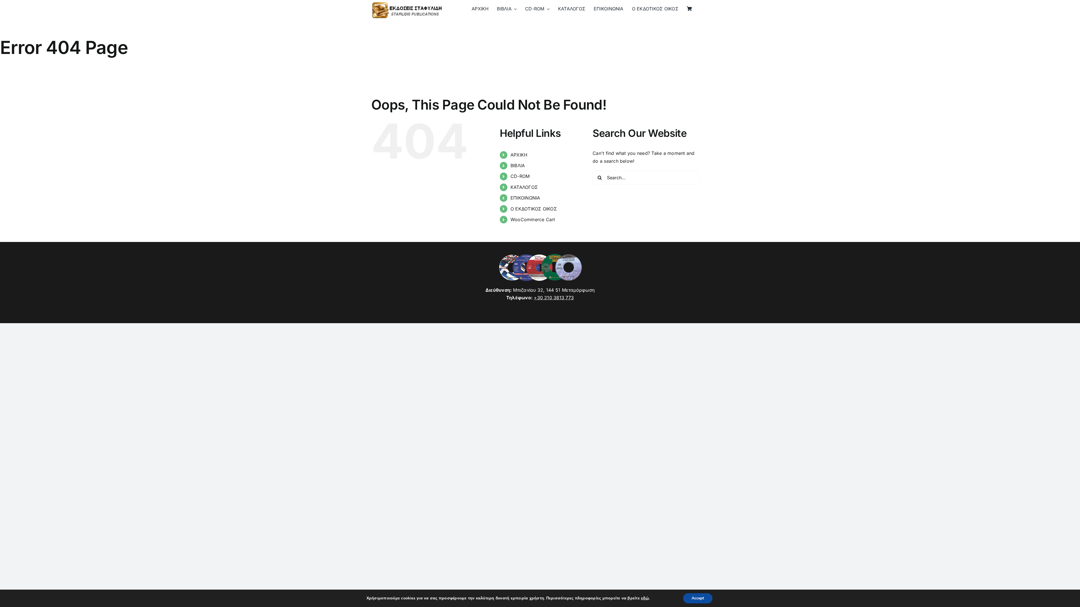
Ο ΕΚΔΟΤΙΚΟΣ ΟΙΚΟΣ (533, 209)
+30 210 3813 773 (554, 297)
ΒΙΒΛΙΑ (517, 165)
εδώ (645, 598)
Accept (698, 598)
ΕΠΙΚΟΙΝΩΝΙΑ (525, 198)
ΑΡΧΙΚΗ (518, 155)
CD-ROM (520, 176)
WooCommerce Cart (532, 219)
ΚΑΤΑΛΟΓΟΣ (524, 187)
